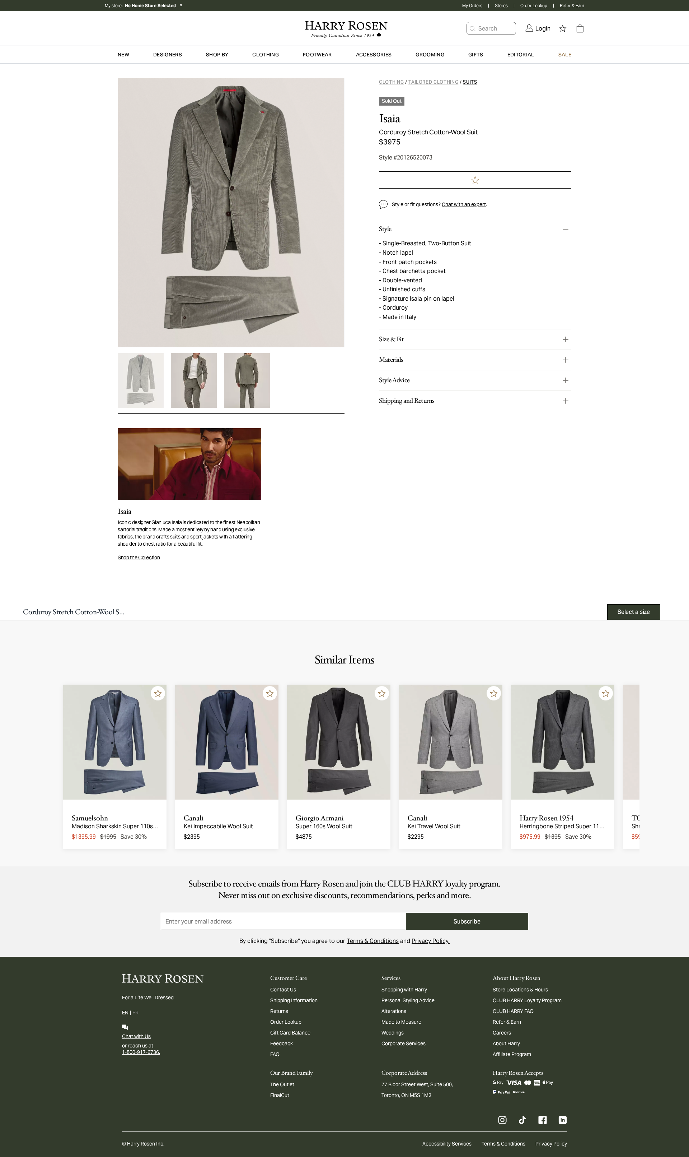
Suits (470, 82)
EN (125, 1012)
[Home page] (344, 28)
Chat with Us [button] (136, 1036)
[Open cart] (580, 28)
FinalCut (279, 1095)
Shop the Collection (139, 557)
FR (135, 1012)
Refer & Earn (572, 5)
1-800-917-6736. (141, 1052)
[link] (538, 28)
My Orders (472, 5)
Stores (501, 5)
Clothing (391, 82)
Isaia (389, 118)
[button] (472, 28)
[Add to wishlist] (158, 693)
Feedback (281, 1043)
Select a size (634, 611)
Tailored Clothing (433, 82)
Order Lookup (533, 5)
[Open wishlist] (562, 28)
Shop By (217, 54)
